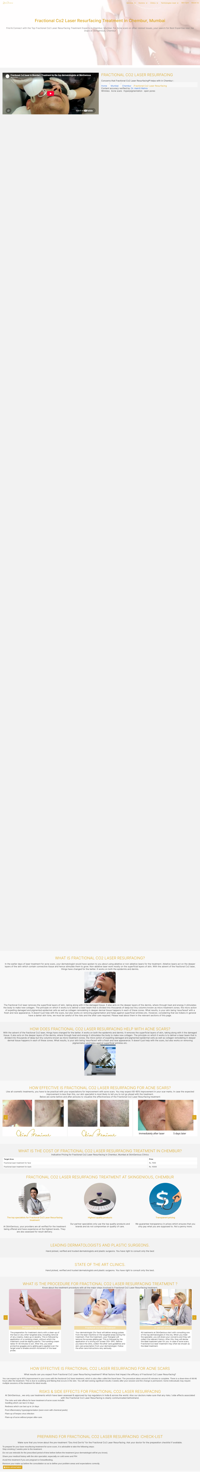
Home (104, 86)
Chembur (126, 86)
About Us (195, 3)
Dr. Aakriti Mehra (139, 88)
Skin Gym (185, 3)
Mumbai (115, 86)
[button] (194, 1117)
